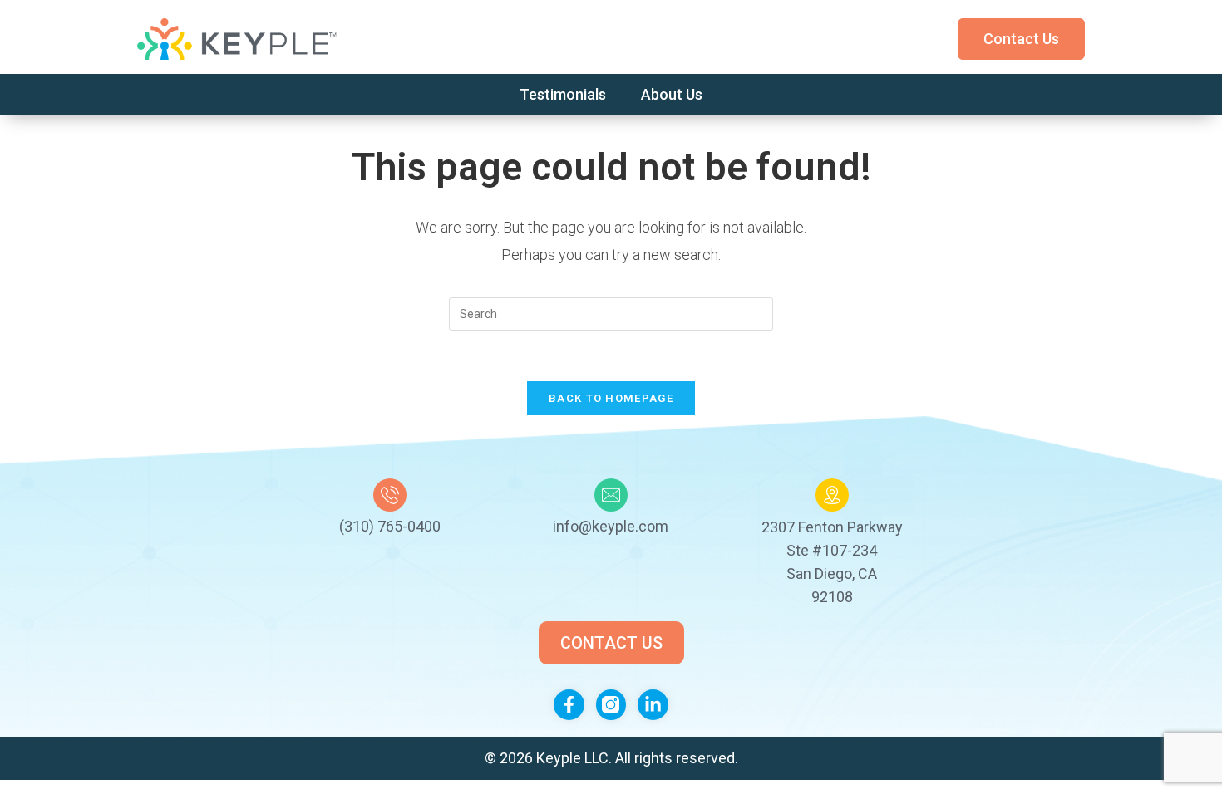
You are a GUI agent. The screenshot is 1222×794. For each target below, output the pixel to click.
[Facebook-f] (569, 704)
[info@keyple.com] (611, 495)
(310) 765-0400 (390, 526)
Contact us (1021, 38)
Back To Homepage (611, 398)
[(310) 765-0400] (390, 495)
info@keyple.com (610, 526)
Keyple (560, 758)
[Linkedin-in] (653, 704)
